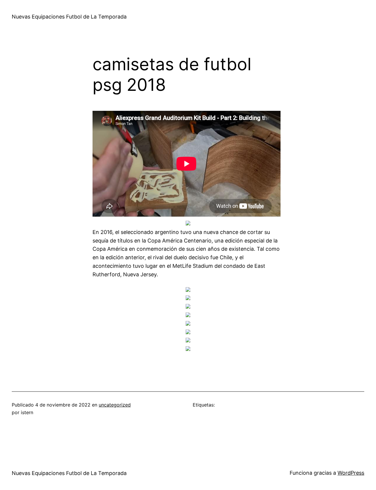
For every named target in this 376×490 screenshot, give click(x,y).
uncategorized (115, 405)
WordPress (351, 473)
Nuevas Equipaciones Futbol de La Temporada (69, 17)
